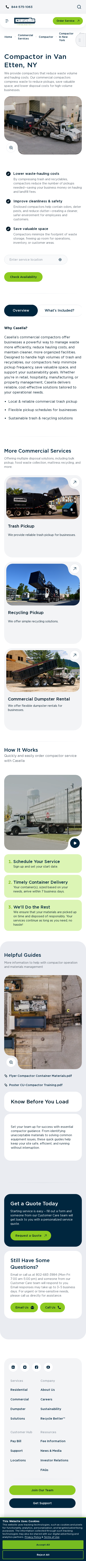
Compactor (46, 36)
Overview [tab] (21, 310)
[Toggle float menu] (79, 40)
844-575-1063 (22, 7)
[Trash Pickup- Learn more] (43, 498)
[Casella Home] (25, 21)
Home (8, 36)
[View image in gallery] (11, 147)
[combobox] (31, 260)
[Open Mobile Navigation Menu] (7, 21)
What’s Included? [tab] (59, 310)
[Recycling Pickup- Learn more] (43, 584)
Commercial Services (25, 37)
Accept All (43, 1544)
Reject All (43, 1554)
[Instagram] (25, 1367)
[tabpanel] (43, 373)
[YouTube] (48, 1367)
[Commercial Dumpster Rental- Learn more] (43, 671)
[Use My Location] (60, 259)
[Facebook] (36, 1367)
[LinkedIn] (13, 1367)
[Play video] (75, 843)
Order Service (66, 20)
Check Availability (23, 277)
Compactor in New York (66, 37)
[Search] (79, 7)
